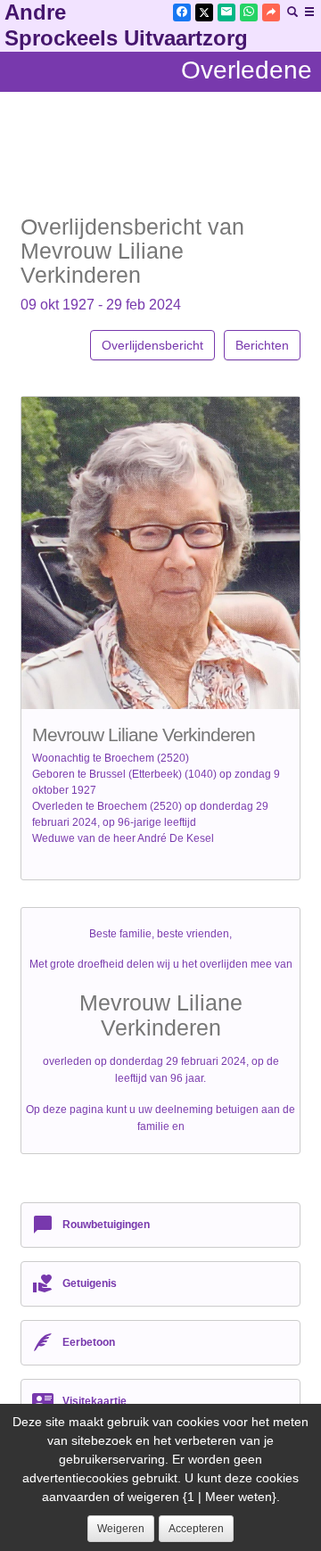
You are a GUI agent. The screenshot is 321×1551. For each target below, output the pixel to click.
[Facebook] (182, 12)
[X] (204, 12)
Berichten (262, 345)
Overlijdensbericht (152, 345)
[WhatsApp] (249, 12)
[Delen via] (271, 12)
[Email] (226, 12)
